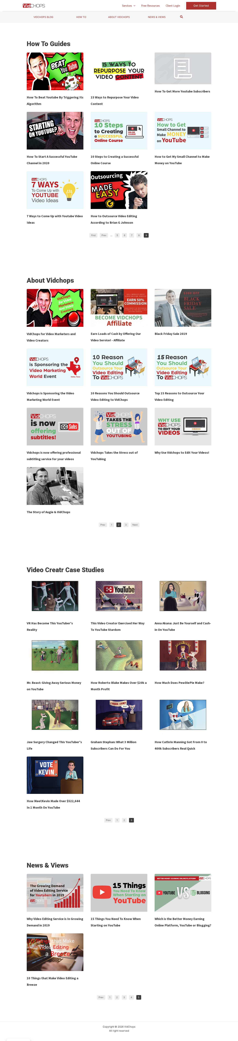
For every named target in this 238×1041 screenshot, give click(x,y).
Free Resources (150, 5)
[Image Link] (55, 71)
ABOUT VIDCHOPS (119, 17)
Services (127, 5)
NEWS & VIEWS (157, 17)
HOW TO (81, 17)
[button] (133, 5)
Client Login (173, 5)
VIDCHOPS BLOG (43, 17)
